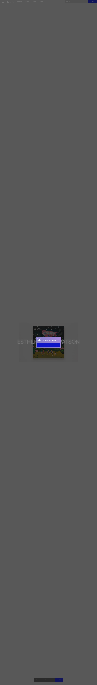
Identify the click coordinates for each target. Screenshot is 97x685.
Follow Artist (48, 345)
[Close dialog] (59, 338)
